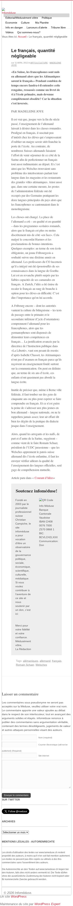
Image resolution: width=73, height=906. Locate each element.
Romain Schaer (25, 664)
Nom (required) (45, 737)
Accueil (22, 36)
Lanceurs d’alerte (37, 27)
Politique (46, 18)
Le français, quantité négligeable (33, 53)
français (56, 660)
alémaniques (30, 660)
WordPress (19, 896)
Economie (11, 22)
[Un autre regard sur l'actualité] (9, 11)
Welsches (41, 664)
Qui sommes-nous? (27, 33)
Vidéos (9, 32)
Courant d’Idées (44, 478)
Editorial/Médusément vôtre (21, 17)
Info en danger (14, 27)
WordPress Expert (47, 904)
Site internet (43, 756)
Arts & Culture (39, 63)
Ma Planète (42, 22)
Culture (24, 23)
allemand (45, 660)
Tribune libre (58, 27)
